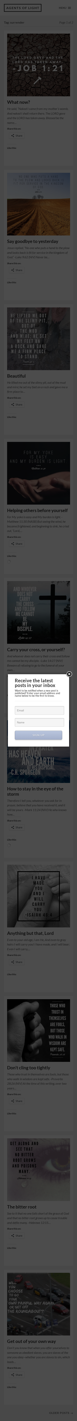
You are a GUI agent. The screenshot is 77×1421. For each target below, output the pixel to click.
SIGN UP (39, 735)
